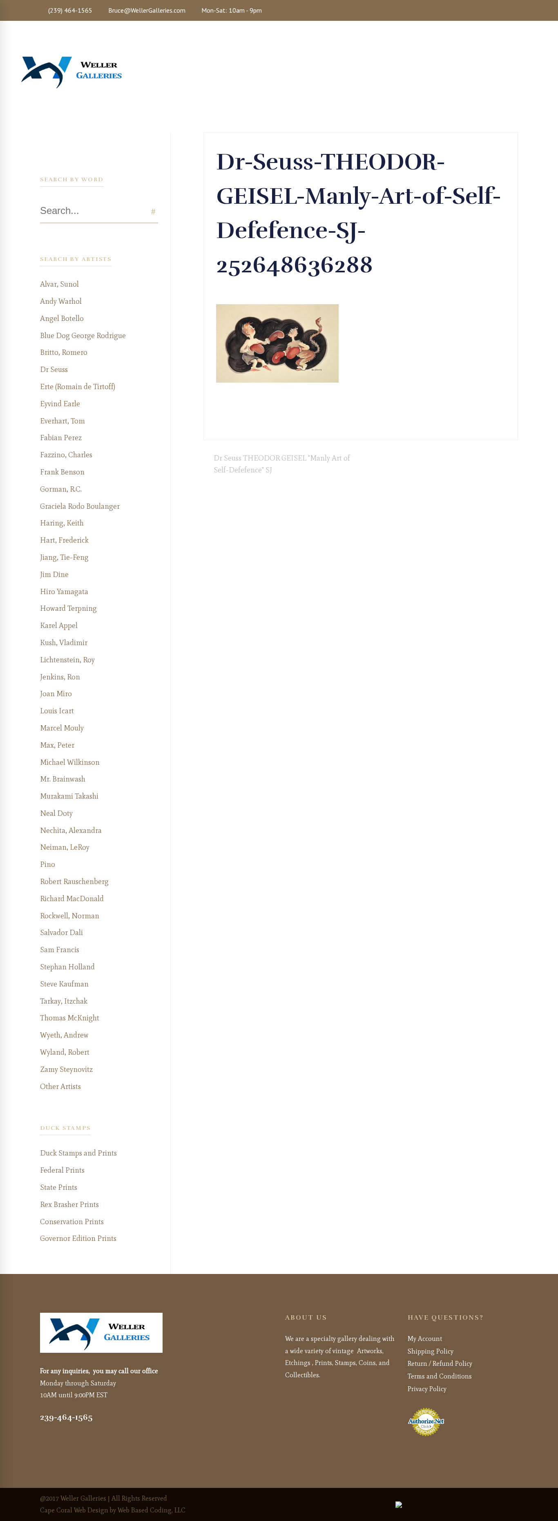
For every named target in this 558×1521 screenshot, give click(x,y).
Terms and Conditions (440, 1376)
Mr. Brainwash (62, 779)
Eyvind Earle (60, 403)
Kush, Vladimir (63, 642)
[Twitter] (377, 422)
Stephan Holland (67, 966)
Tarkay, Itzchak (63, 1001)
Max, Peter (57, 745)
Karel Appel (59, 625)
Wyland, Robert (64, 1052)
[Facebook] (370, 422)
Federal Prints (62, 1170)
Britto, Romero (63, 352)
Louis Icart (57, 710)
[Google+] (384, 422)
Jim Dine (54, 574)
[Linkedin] (399, 422)
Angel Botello (62, 318)
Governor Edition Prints (78, 1238)
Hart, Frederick (64, 540)
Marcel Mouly (62, 728)
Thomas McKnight (69, 1017)
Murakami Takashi (69, 796)
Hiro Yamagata (64, 591)
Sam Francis (59, 949)
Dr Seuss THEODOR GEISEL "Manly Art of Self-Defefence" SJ (282, 464)
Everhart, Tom (62, 420)
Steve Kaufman (64, 984)
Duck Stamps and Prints (78, 1153)
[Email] (406, 422)
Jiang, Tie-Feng (64, 557)
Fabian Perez (61, 437)
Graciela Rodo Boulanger (80, 506)
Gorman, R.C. (61, 489)
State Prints (58, 1187)
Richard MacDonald (72, 898)
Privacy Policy (427, 1389)
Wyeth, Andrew (64, 1035)
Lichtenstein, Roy (67, 659)
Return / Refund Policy (440, 1363)
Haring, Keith (62, 523)
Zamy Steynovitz (66, 1069)
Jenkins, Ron (60, 677)
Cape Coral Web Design (74, 1510)
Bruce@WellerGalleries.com (146, 10)
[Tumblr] (392, 422)
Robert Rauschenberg (74, 881)
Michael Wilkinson (70, 762)
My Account (425, 1339)
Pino (47, 864)
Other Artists (60, 1086)
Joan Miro (56, 693)
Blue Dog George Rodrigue (83, 335)
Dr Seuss (54, 369)
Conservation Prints (72, 1221)
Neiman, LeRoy (64, 847)
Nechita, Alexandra (71, 830)
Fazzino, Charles (66, 454)
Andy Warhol (61, 301)
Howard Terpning (68, 608)
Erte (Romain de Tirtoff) (77, 386)
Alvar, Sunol (59, 284)
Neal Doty (56, 813)
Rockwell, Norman (69, 915)
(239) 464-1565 (69, 10)
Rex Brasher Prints (69, 1204)
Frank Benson (62, 472)
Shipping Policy (430, 1351)
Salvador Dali (61, 932)
